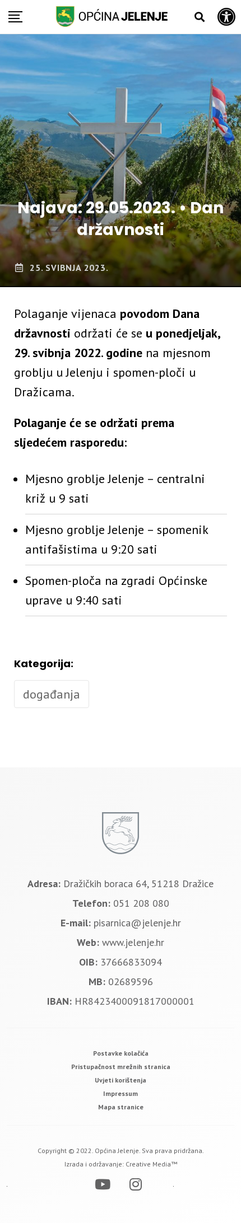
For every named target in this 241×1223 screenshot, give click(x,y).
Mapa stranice (120, 1107)
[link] (121, 1053)
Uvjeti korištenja (120, 1080)
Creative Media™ (151, 1164)
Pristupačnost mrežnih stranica (120, 1066)
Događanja (51, 694)
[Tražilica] (199, 17)
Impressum (120, 1093)
